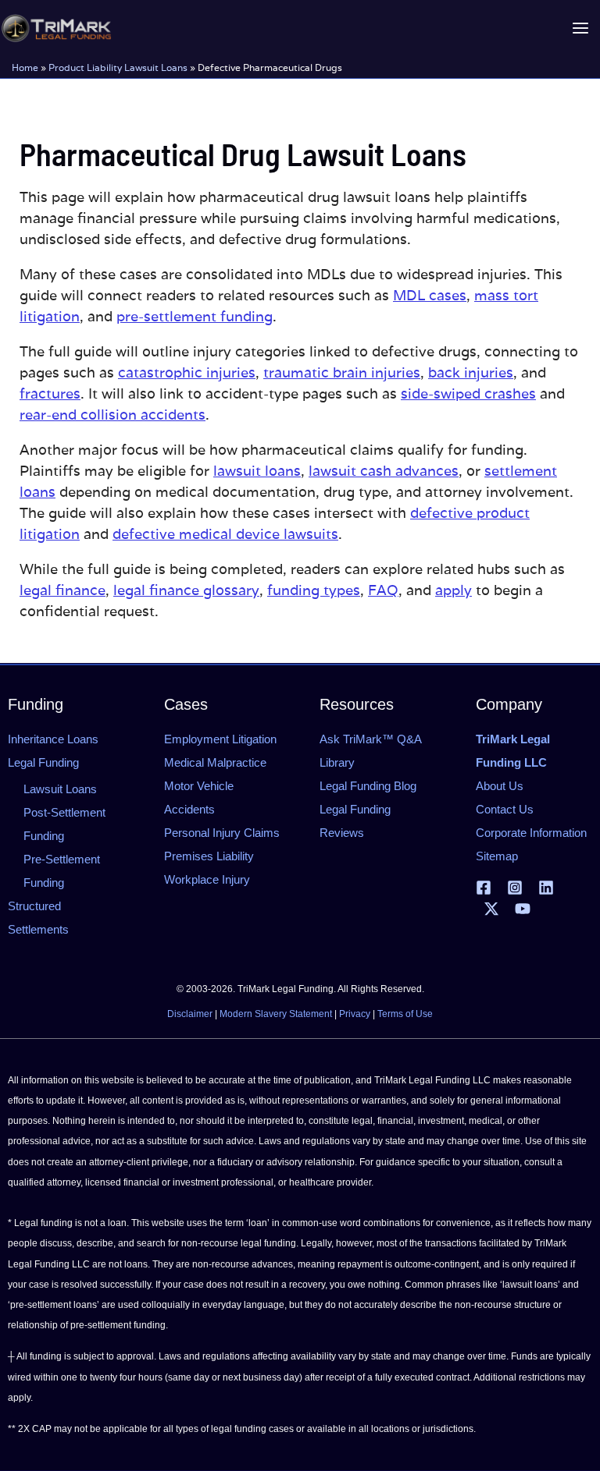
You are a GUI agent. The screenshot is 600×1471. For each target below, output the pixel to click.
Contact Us (505, 809)
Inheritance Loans (53, 739)
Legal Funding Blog (368, 785)
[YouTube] (522, 908)
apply (453, 590)
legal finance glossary (186, 590)
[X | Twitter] (491, 908)
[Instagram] (515, 887)
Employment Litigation (220, 739)
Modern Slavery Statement (276, 1013)
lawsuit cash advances (384, 471)
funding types (313, 590)
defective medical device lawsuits (225, 534)
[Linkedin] (546, 887)
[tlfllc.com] (56, 28)
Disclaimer (189, 1013)
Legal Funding (43, 762)
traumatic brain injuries (341, 372)
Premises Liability (209, 856)
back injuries (470, 372)
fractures (50, 393)
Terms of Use (405, 1013)
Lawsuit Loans (60, 789)
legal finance (62, 590)
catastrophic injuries (186, 372)
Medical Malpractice (215, 762)
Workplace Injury (207, 879)
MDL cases (429, 295)
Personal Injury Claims (222, 832)
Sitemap (497, 856)
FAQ (383, 590)
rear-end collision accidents (112, 415)
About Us (499, 785)
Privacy (354, 1013)
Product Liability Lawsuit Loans (118, 67)
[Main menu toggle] (580, 28)
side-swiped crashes (468, 393)
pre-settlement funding (194, 316)
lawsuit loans (257, 471)
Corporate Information (531, 832)
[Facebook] (483, 887)
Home (25, 67)
